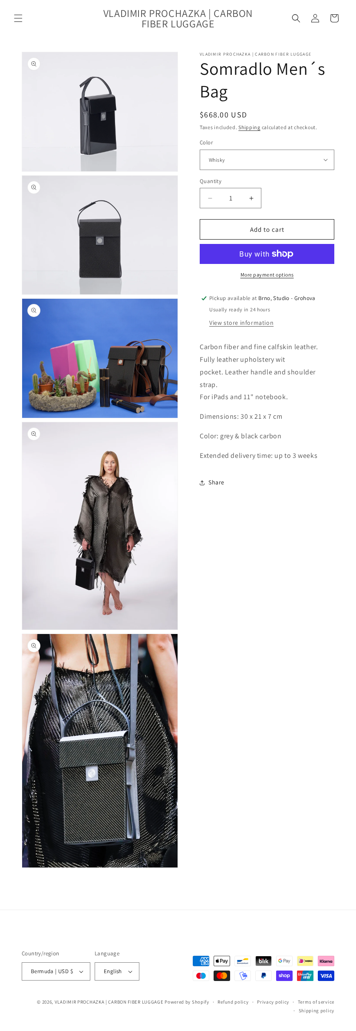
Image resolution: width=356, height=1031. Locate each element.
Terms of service (316, 1002)
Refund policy (233, 1002)
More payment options (267, 274)
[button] (18, 18)
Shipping (249, 127)
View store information (241, 323)
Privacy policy (273, 1002)
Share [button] (216, 482)
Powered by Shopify (187, 1002)
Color (206, 142)
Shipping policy (317, 1011)
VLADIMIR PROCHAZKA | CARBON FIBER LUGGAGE (109, 1002)
